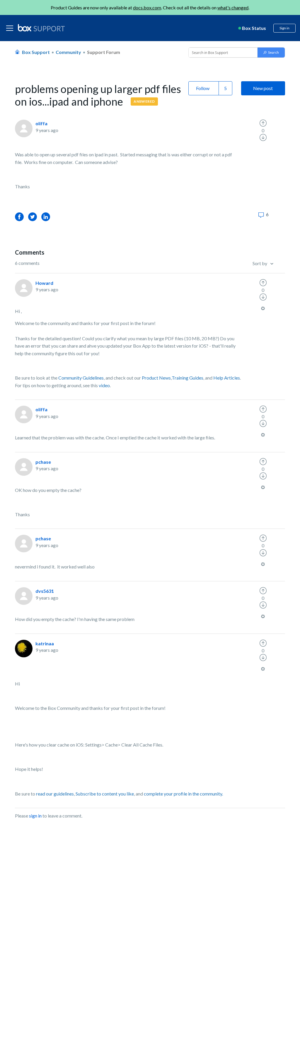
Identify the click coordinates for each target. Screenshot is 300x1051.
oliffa (41, 123)
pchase (43, 462)
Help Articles (226, 377)
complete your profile (165, 793)
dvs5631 (44, 591)
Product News (156, 377)
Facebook (19, 216)
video (104, 385)
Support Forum (103, 52)
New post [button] (263, 88)
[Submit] (271, 52)
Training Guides (187, 377)
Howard (44, 283)
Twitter (32, 216)
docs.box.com (147, 7)
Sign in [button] (284, 28)
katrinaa (44, 643)
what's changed (232, 7)
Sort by (260, 263)
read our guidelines (55, 793)
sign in (35, 815)
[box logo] (41, 27)
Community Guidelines (81, 377)
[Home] (41, 28)
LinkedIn (45, 216)
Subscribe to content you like (105, 793)
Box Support (36, 52)
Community (68, 52)
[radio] (263, 123)
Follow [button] (202, 88)
